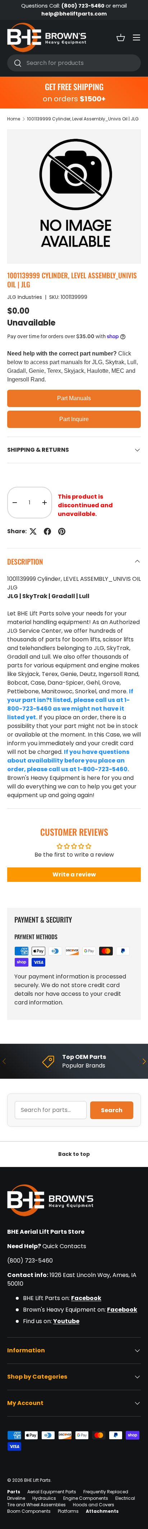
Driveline (16, 1498)
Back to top (74, 1154)
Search (111, 1110)
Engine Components (85, 1498)
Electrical (125, 1498)
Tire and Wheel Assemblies (36, 1505)
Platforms (68, 1511)
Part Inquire (74, 419)
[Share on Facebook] (47, 531)
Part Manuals (74, 398)
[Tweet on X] (33, 531)
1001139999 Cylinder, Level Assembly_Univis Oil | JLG (83, 119)
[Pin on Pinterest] (62, 531)
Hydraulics (44, 1498)
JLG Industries (24, 297)
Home (13, 119)
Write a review (74, 874)
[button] (121, 37)
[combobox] (74, 62)
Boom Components (29, 1511)
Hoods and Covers (93, 1505)
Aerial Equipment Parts (51, 1492)
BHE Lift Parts (37, 1480)
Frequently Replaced (105, 1492)
